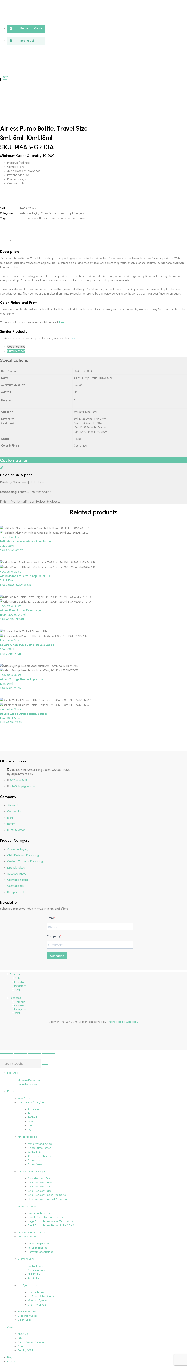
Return (11, 823)
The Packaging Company (122, 1021)
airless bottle (35, 218)
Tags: (3, 218)
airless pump (51, 218)
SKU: (2, 208)
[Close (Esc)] (48, 1053)
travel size (85, 218)
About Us (13, 805)
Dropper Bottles (17, 892)
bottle (63, 218)
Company (53, 936)
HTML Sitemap (16, 830)
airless (23, 218)
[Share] (34, 1053)
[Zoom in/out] (6, 1053)
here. (62, 322)
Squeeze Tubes (16, 873)
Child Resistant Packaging (23, 855)
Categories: (7, 213)
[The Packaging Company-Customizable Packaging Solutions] (90, 39)
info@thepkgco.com (22, 786)
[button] (26, 29)
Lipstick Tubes (16, 867)
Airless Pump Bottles (52, 213)
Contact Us (14, 811)
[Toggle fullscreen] (20, 1053)
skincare (72, 218)
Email (50, 918)
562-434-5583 (19, 780)
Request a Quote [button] (11, 537)
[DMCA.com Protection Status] (9, 1041)
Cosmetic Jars (16, 886)
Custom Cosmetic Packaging (25, 861)
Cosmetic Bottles (17, 879)
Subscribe (57, 955)
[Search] (45, 1064)
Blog (10, 817)
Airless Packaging (30, 213)
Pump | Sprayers (74, 213)
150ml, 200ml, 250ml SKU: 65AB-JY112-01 (20, 615)
